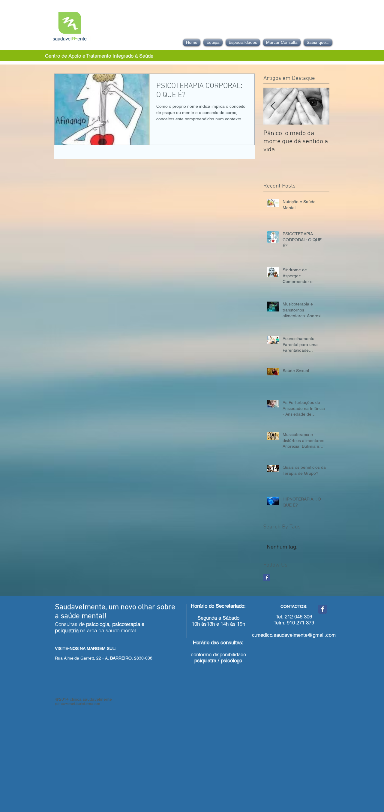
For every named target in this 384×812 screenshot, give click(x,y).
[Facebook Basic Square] (266, 577)
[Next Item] (319, 106)
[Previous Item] (273, 106)
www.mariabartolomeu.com (80, 704)
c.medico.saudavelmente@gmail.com (294, 635)
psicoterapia (126, 624)
